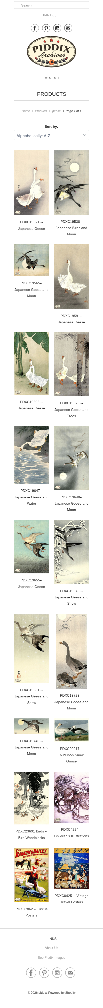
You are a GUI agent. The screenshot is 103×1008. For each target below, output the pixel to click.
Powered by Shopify (62, 992)
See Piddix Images (51, 957)
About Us (51, 948)
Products (51, 94)
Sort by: (51, 127)
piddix (42, 992)
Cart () (50, 15)
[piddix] (51, 53)
